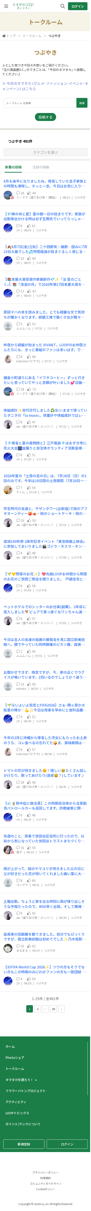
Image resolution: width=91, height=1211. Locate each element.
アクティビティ (16, 1102)
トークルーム (32, 35)
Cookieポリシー (45, 1189)
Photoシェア (15, 1057)
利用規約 (45, 1178)
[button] (45, 152)
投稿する (45, 117)
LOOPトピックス (17, 1113)
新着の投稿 (13, 167)
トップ (11, 35)
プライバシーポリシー (45, 1172)
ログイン (78, 6)
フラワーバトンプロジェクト (26, 1090)
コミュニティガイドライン (45, 1183)
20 (53, 1009)
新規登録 (24, 1144)
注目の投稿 (40, 167)
